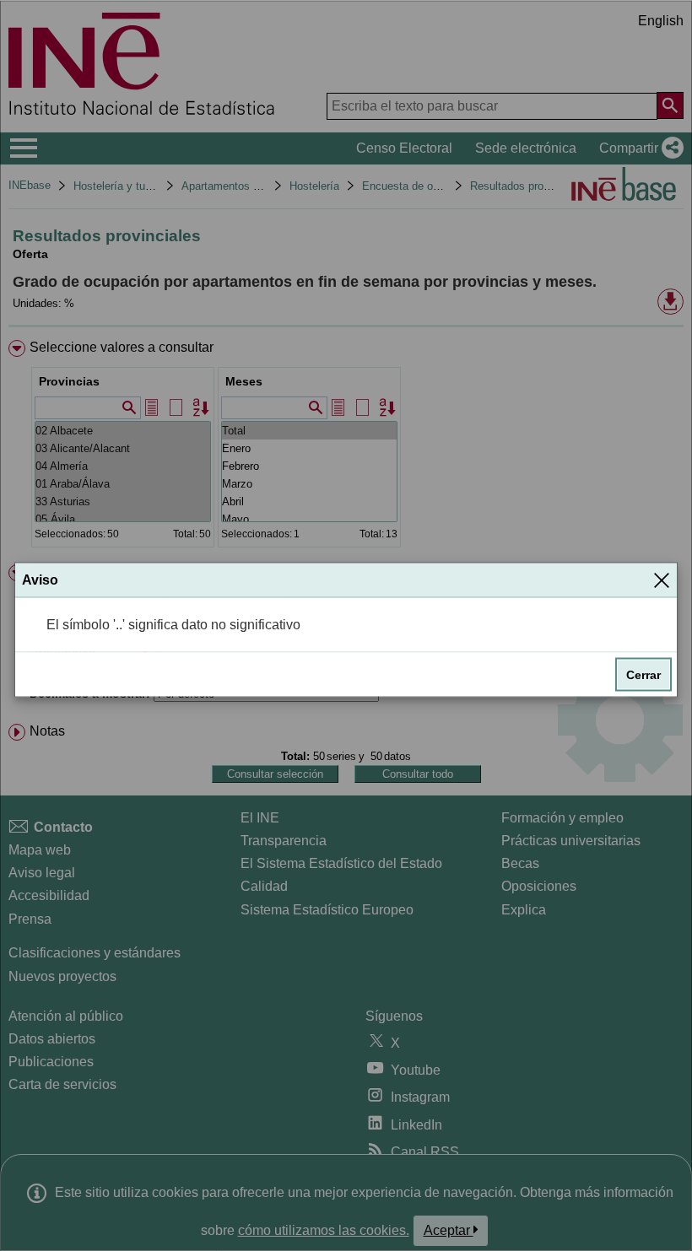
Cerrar (643, 675)
